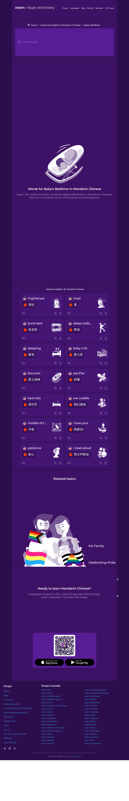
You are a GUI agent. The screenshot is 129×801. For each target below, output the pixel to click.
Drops (65, 8)
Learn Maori (90, 727)
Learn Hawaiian (92, 711)
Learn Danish (91, 699)
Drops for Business (12, 703)
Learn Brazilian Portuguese (97, 692)
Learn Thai (89, 740)
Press (6, 725)
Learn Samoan (47, 736)
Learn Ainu (46, 689)
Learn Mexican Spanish (51, 730)
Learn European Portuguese (54, 705)
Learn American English (95, 689)
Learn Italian (90, 721)
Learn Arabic (47, 692)
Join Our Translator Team (15, 733)
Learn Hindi (90, 714)
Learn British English (50, 696)
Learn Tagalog (47, 740)
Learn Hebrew (47, 714)
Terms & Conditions (76, 756)
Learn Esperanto (92, 702)
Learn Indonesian (49, 721)
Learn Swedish (91, 736)
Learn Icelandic (91, 718)
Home (34, 25)
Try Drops (8, 699)
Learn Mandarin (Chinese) (53, 727)
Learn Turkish (47, 743)
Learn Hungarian (49, 718)
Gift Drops (109, 8)
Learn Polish (47, 733)
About (6, 691)
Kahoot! (90, 8)
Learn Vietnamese (93, 743)
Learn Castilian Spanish (51, 699)
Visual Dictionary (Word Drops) (18, 708)
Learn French (47, 708)
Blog (83, 8)
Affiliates (8, 738)
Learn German (91, 708)
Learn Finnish (91, 705)
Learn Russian (91, 733)
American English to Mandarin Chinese (60, 25)
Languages (74, 8)
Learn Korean (91, 724)
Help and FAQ (10, 742)
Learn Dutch (47, 702)
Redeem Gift (9, 721)
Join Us (7, 729)
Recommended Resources (16, 712)
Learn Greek (47, 711)
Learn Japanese (48, 724)
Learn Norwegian (92, 730)
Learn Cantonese (92, 696)
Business (99, 8)
